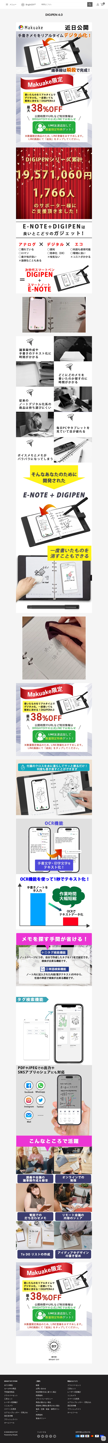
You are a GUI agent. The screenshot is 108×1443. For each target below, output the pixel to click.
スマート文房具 (10, 1409)
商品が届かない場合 (43, 1402)
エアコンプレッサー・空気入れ (16, 1413)
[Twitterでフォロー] (42, 1436)
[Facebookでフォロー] (38, 1436)
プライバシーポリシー (44, 1399)
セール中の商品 (10, 1389)
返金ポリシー (41, 1418)
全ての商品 (8, 1385)
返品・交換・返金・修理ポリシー (47, 1410)
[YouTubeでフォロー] (54, 1436)
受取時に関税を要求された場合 (47, 1406)
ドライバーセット (11, 1395)
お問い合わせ (41, 1389)
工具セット (8, 1399)
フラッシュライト (11, 1419)
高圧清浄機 (8, 1416)
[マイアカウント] (98, 4)
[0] (102, 4)
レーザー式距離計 (11, 1402)
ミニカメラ (8, 1406)
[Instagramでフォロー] (46, 1436)
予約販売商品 (9, 1392)
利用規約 (39, 1395)
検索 (37, 1385)
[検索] (89, 4)
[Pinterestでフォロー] (50, 1436)
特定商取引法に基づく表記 (46, 1392)
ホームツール (9, 1423)
